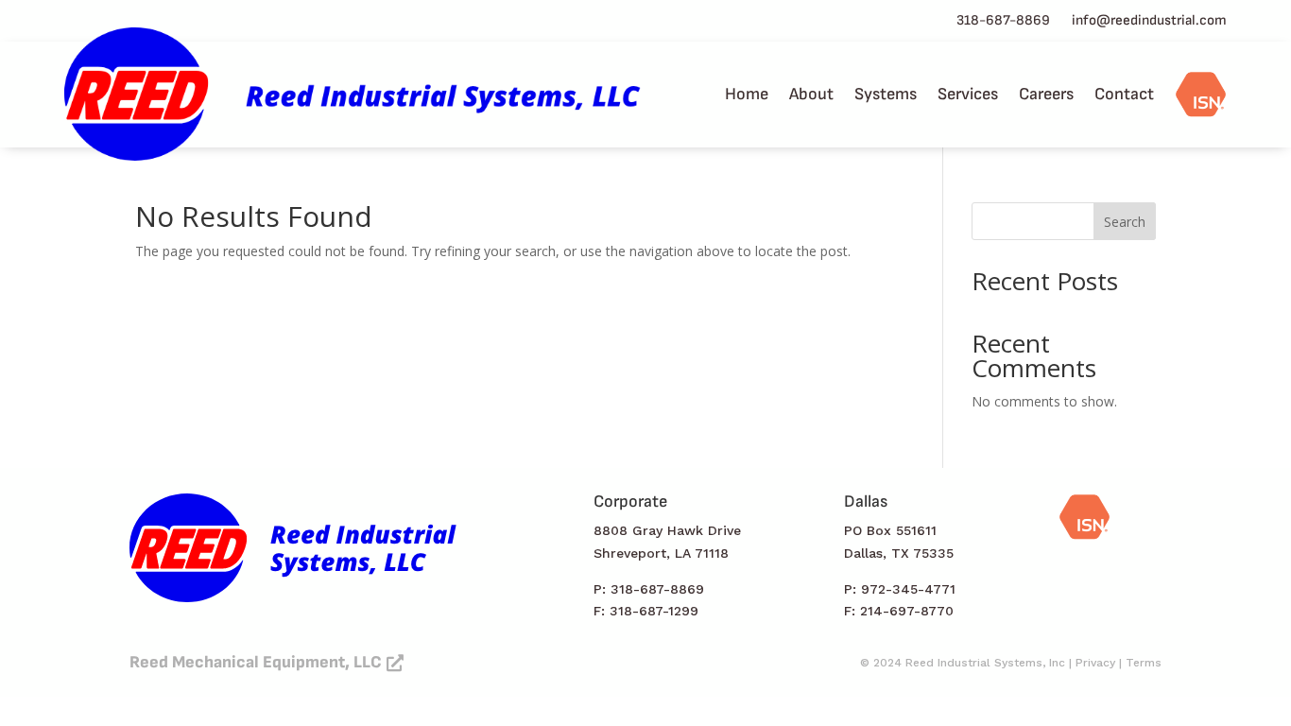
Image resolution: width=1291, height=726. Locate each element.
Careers (1046, 94)
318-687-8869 (1003, 20)
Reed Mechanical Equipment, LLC (255, 662)
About (811, 94)
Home (746, 94)
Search (1124, 222)
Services (968, 94)
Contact (1124, 94)
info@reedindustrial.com (1149, 20)
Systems (885, 94)
